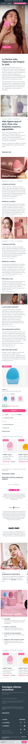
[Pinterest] (24, 729)
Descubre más (6, 152)
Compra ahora (6, 47)
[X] (20, 726)
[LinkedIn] (20, 729)
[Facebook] (24, 722)
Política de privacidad (6, 707)
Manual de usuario (6, 431)
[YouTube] (24, 726)
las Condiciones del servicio (17, 707)
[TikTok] (20, 732)
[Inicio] (14, 7)
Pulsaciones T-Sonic (8, 473)
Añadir (24, 742)
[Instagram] (20, 722)
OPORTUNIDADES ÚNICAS (20, 3)
